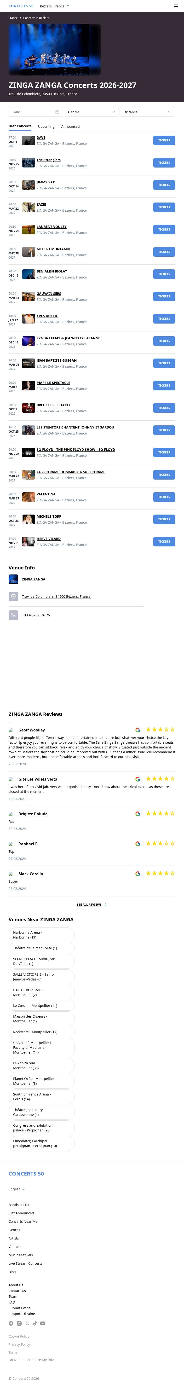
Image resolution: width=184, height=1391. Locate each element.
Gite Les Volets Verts (37, 779)
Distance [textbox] (131, 112)
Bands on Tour (20, 1204)
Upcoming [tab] (46, 126)
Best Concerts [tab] (20, 126)
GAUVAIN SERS (49, 293)
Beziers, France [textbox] (52, 6)
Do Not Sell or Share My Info (31, 1359)
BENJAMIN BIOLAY (52, 271)
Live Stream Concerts (25, 1263)
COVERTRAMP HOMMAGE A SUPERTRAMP (71, 471)
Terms (13, 1352)
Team (13, 1296)
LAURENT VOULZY (52, 226)
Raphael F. (28, 843)
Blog (12, 1271)
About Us (16, 1285)
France (13, 18)
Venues (14, 1246)
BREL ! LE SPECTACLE (54, 405)
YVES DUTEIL (47, 315)
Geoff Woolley (31, 730)
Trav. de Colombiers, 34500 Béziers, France (43, 94)
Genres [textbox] (74, 112)
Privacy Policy (19, 1344)
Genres (14, 1230)
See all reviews (89, 905)
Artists (14, 1238)
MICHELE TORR (49, 516)
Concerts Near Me (23, 1221)
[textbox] (18, 1189)
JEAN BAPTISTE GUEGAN (57, 360)
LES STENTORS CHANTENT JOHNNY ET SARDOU (75, 427)
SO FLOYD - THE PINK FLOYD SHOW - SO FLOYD (76, 449)
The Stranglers (49, 159)
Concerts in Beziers (36, 18)
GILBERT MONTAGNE (54, 249)
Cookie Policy (19, 1336)
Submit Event (19, 1308)
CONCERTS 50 (21, 6)
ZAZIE (41, 204)
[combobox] (54, 6)
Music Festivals (21, 1255)
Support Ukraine (22, 1313)
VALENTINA (46, 494)
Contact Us (17, 1290)
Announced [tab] (70, 126)
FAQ (12, 1302)
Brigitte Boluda (33, 814)
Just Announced (21, 1213)
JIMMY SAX (46, 182)
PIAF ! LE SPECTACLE (53, 382)
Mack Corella (30, 873)
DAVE (41, 137)
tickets (164, 140)
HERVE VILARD (49, 538)
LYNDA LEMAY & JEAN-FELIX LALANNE (68, 338)
